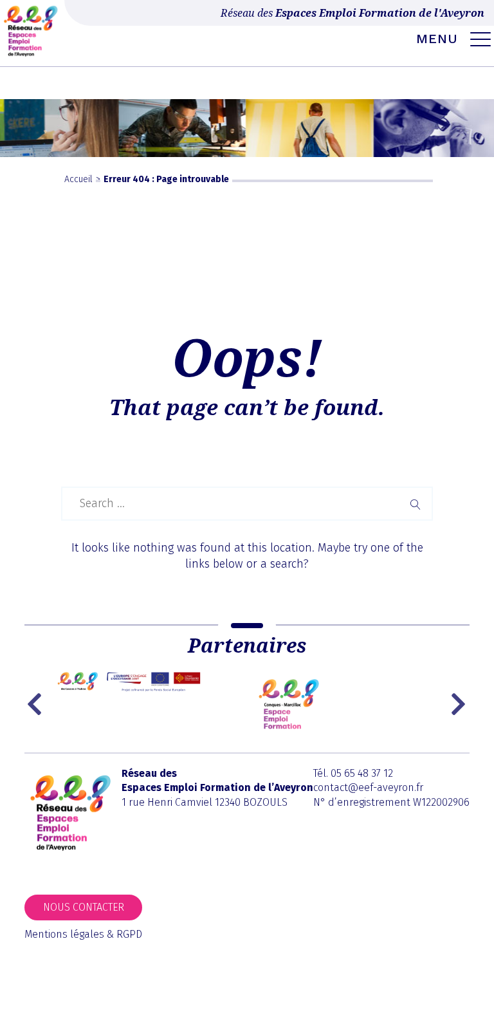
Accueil (78, 179)
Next (460, 704)
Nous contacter (83, 907)
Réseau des (352, 13)
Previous (37, 704)
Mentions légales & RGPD (83, 934)
